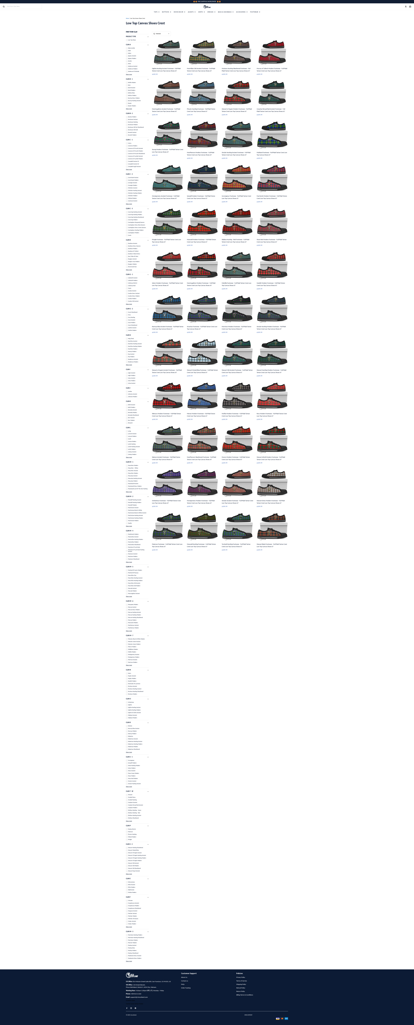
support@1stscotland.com (139, 997)
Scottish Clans (130, 1000)
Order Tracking (186, 988)
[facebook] (127, 1008)
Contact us (184, 981)
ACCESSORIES (241, 12)
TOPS (156, 12)
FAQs (182, 984)
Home (127, 18)
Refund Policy (240, 988)
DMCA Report (248, 1015)
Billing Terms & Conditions (244, 995)
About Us (184, 977)
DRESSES (210, 12)
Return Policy (240, 991)
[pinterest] (136, 1008)
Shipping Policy (241, 984)
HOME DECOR (178, 12)
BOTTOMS (165, 12)
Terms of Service (241, 981)
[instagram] (131, 1008)
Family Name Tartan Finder (134, 1004)
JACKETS (191, 12)
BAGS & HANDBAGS (225, 12)
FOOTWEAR (254, 12)
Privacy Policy (240, 977)
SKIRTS (200, 12)
